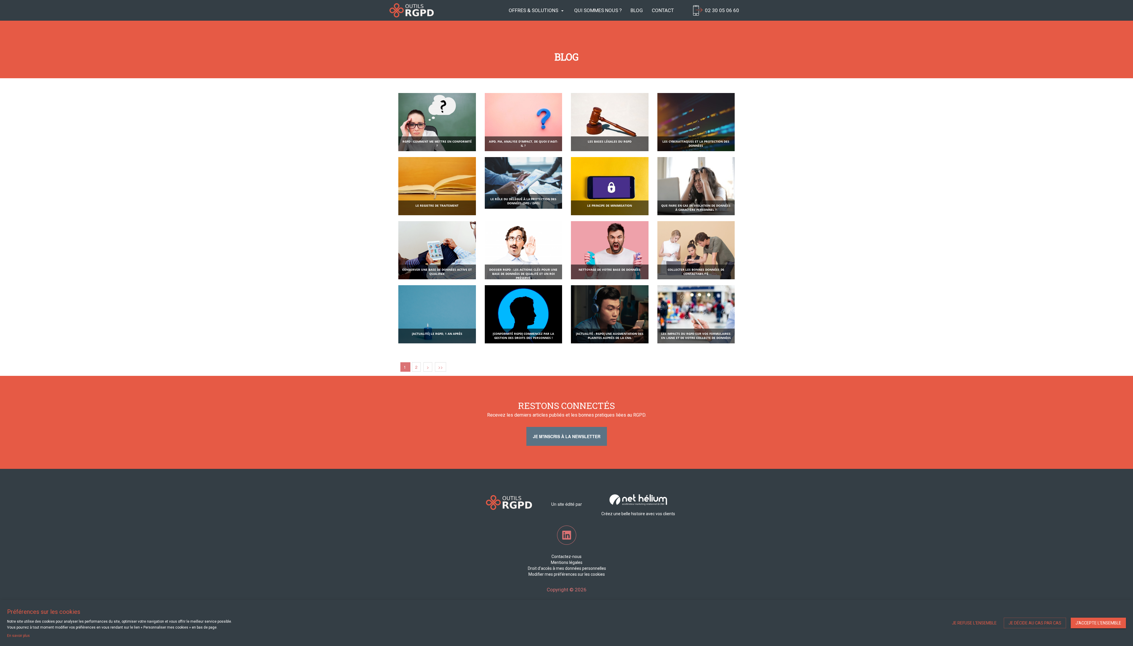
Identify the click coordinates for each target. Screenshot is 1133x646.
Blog (637, 10)
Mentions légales (566, 562)
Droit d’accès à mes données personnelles (566, 568)
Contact (663, 10)
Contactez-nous (566, 556)
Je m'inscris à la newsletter (566, 436)
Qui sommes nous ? (598, 10)
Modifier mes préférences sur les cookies (566, 574)
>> (440, 367)
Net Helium (411, 10)
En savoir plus (18, 636)
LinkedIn (566, 535)
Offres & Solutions (533, 10)
